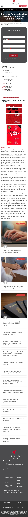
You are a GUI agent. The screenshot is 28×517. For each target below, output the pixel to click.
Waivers (7, 482)
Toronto (3, 80)
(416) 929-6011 (9, 470)
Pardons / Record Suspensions (9, 478)
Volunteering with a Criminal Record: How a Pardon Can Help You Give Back (13, 353)
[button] (2, 6)
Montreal (4, 92)
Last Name (6, 39)
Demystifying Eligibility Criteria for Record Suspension (11, 401)
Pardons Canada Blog (19, 479)
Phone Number (7, 48)
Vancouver (4, 82)
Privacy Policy (19, 58)
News (18, 483)
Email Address (6, 44)
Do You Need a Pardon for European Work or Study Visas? (12, 323)
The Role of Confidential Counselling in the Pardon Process (12, 429)
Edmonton (4, 84)
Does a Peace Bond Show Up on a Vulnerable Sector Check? (13, 439)
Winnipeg (4, 86)
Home (2, 23)
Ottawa (3, 87)
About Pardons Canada (8, 486)
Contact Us (20, 486)
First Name (6, 35)
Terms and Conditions (8, 507)
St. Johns (4, 90)
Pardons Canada (5, 147)
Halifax (3, 89)
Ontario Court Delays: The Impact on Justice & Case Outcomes (12, 343)
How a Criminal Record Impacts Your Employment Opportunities (12, 381)
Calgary (3, 83)
